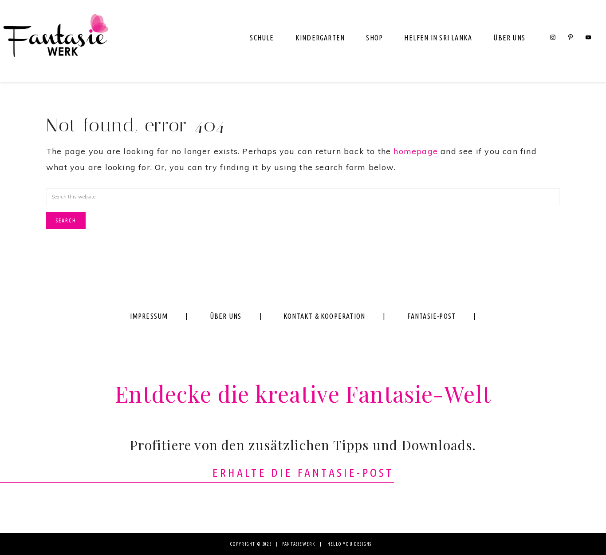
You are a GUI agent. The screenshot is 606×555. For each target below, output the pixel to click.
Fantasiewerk (55, 41)
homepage (416, 151)
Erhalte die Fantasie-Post (303, 472)
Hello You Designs (349, 544)
